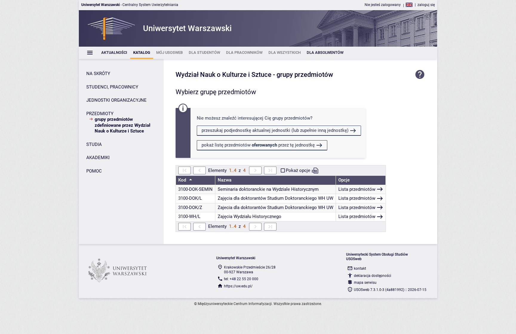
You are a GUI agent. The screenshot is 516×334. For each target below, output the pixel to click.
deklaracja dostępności (372, 276)
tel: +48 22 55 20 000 (241, 279)
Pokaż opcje (298, 170)
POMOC (94, 171)
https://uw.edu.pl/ (238, 286)
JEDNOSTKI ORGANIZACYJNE (116, 100)
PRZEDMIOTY (99, 113)
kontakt (360, 268)
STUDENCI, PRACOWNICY (112, 87)
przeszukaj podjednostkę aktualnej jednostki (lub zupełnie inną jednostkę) (275, 130)
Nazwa (224, 180)
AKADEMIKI (98, 157)
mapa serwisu (365, 282)
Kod (182, 180)
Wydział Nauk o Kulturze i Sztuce (223, 74)
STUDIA (94, 144)
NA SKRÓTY (98, 73)
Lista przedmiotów (356, 189)
